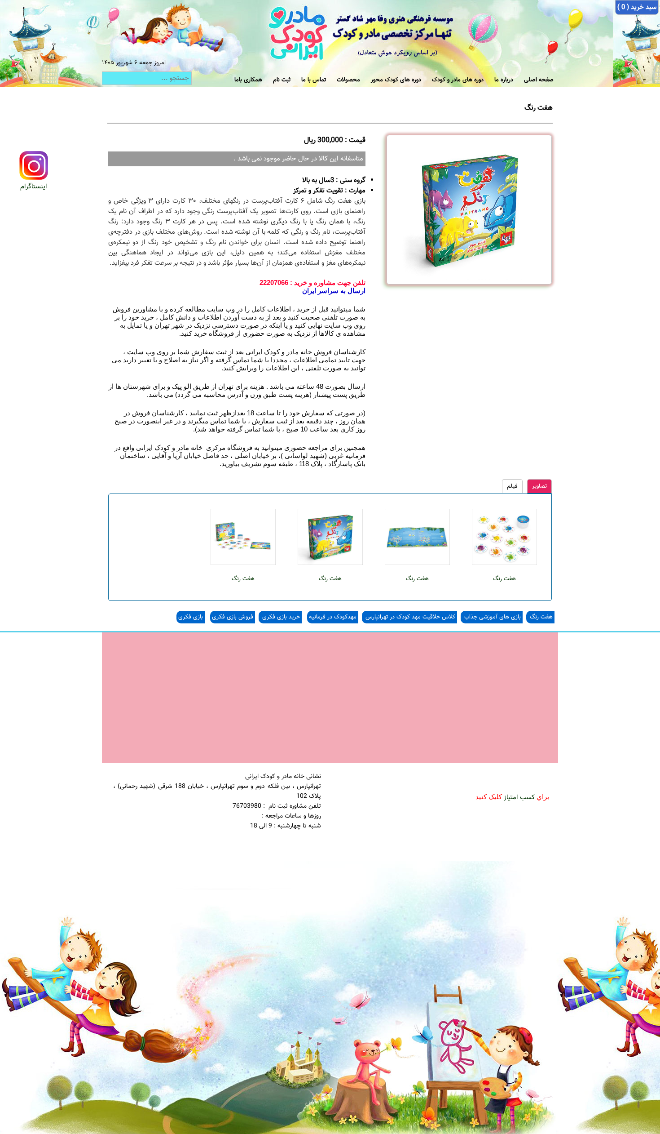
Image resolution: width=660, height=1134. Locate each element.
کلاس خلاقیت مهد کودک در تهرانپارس (409, 617)
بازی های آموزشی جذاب (491, 617)
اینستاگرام (33, 187)
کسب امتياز (519, 797)
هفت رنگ (504, 578)
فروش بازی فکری (232, 617)
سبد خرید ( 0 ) (636, 7)
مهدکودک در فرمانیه (332, 617)
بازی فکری (190, 617)
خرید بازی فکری (280, 617)
